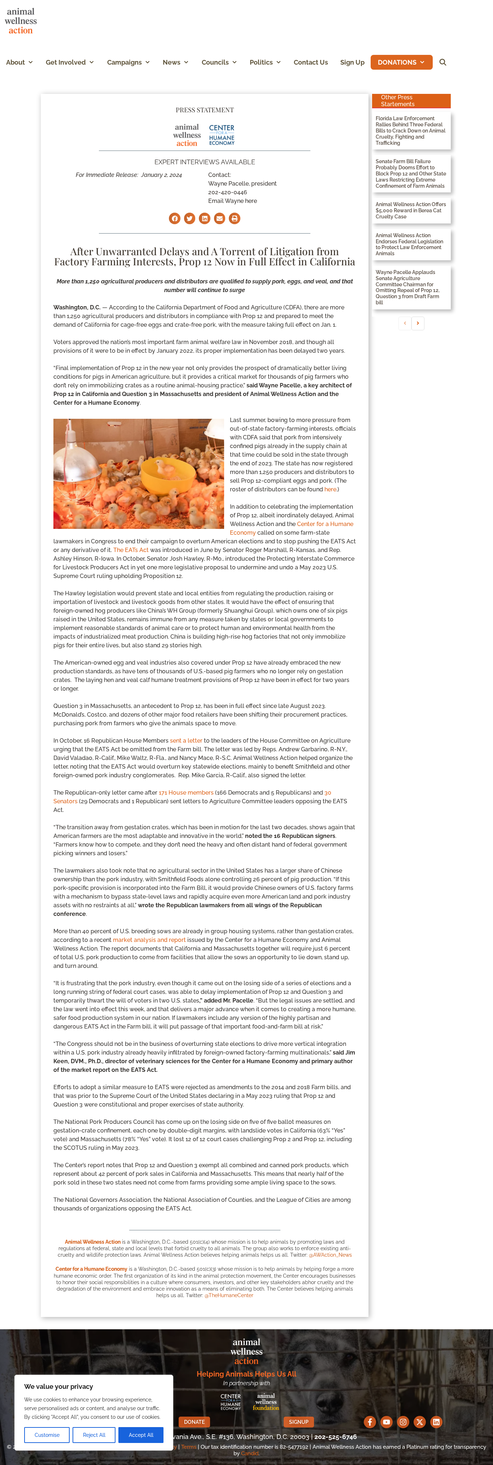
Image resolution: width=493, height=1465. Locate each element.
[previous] (404, 323)
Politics (261, 62)
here (330, 489)
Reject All (94, 1435)
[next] (417, 323)
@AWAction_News (330, 1255)
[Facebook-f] (370, 1422)
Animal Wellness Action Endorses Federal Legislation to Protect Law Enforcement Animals (409, 244)
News (171, 62)
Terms (188, 1447)
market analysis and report (149, 939)
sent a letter (186, 740)
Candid (249, 1453)
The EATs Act (131, 550)
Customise (47, 1435)
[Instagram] (403, 1422)
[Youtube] (386, 1422)
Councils (215, 62)
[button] (32, 62)
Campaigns (124, 62)
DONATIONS (397, 62)
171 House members (186, 792)
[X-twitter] (420, 1422)
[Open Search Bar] (443, 62)
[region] (93, 1413)
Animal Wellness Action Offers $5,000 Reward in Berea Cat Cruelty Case (411, 210)
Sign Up (352, 62)
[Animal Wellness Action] (23, 21)
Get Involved (66, 62)
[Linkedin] (436, 1422)
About (15, 62)
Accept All (141, 1435)
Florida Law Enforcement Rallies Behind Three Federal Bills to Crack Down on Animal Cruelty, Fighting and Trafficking (410, 130)
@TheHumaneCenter (229, 1295)
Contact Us (311, 62)
